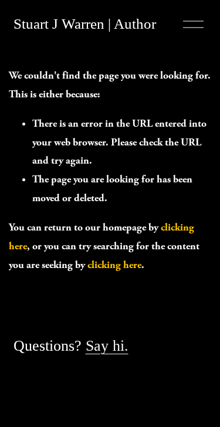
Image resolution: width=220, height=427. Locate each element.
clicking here (114, 265)
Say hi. (107, 345)
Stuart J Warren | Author (84, 24)
